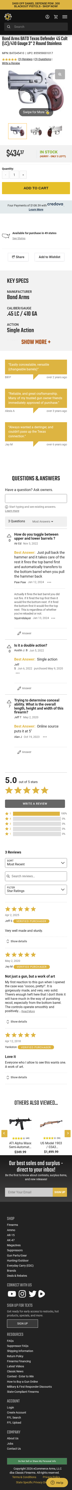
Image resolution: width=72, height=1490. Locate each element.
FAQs (10, 1340)
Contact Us (14, 1448)
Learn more (12, 510)
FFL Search (14, 1417)
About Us (12, 1438)
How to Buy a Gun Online (22, 1381)
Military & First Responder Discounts (29, 1386)
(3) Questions (42, 59)
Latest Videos (15, 1366)
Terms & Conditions (24, 1477)
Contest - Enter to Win (20, 1376)
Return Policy (15, 1356)
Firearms (12, 1224)
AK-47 (11, 1240)
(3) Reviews (25, 59)
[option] (36, 90)
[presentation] (4, 1133)
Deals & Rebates (17, 1275)
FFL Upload (14, 1422)
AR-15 (11, 1235)
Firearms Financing (19, 1361)
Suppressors (15, 1250)
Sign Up (59, 1192)
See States (18, 238)
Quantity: (8, 168)
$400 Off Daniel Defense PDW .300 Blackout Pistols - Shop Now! (36, 5)
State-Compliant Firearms (23, 1391)
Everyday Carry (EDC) (20, 1265)
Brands (11, 1270)
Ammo (11, 1230)
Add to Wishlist (49, 257)
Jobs (10, 1443)
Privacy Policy (51, 1477)
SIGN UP (22, 1323)
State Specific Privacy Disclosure (36, 1482)
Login (10, 1407)
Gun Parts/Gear (17, 1255)
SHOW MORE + (36, 342)
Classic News (15, 1371)
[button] (36, 814)
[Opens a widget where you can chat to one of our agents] (57, 1483)
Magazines (14, 1245)
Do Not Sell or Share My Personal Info (37, 1461)
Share (19, 257)
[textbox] (36, 498)
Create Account (16, 1412)
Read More (28, 1011)
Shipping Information (20, 1351)
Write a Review (11, 63)
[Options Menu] (49, 582)
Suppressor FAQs (17, 1346)
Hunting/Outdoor (18, 1260)
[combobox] (36, 27)
